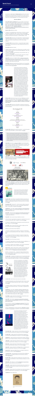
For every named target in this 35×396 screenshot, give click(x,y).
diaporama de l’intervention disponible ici (19, 249)
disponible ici (18, 351)
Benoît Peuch (7, 3)
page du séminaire (8, 100)
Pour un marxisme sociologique (11, 304)
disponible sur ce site (25, 307)
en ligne (26, 33)
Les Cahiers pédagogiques (11, 183)
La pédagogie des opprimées (19, 303)
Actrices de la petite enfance (22, 156)
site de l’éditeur (14, 65)
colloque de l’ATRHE (17, 143)
